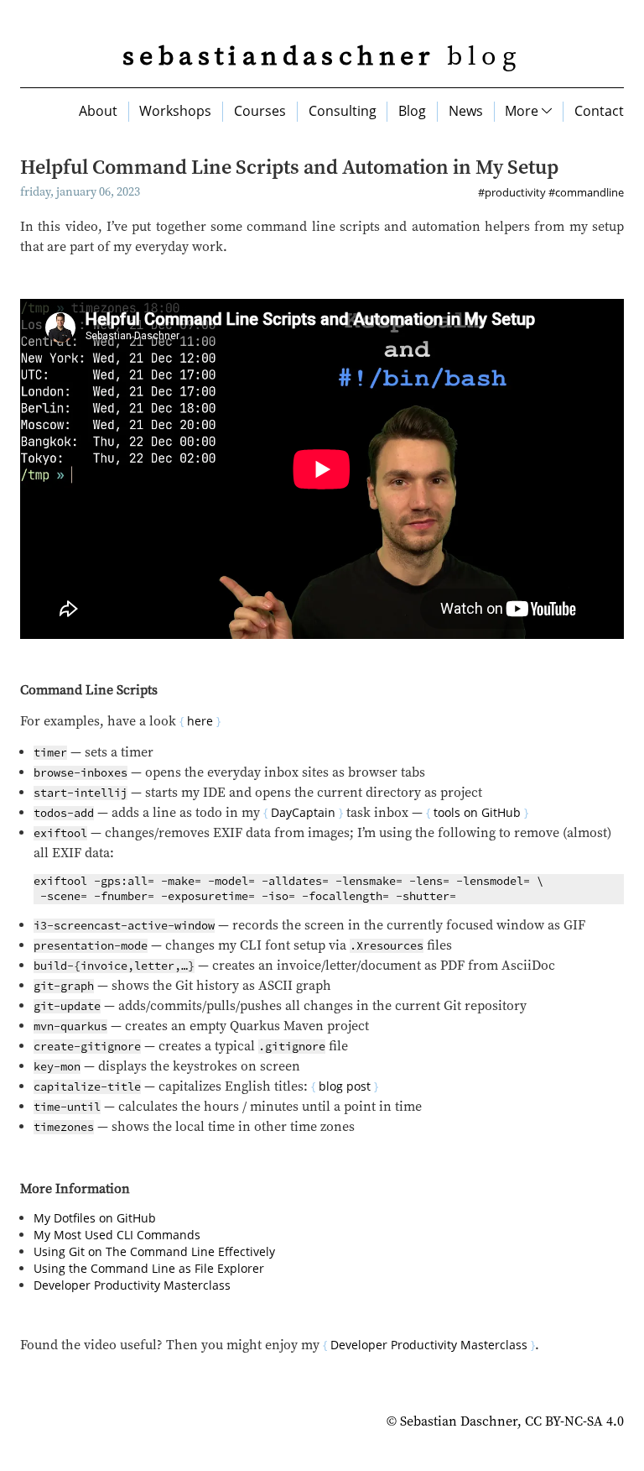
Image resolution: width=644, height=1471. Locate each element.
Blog (412, 111)
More (523, 111)
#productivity (512, 192)
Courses (260, 111)
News (466, 111)
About (98, 111)
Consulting (343, 111)
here (200, 721)
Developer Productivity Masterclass (132, 1285)
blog (322, 57)
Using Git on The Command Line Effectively (154, 1251)
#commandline (586, 192)
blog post (345, 1086)
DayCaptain (303, 812)
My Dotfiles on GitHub (95, 1218)
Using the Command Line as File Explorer (149, 1268)
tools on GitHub (477, 812)
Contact (599, 111)
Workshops (175, 111)
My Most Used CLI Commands (117, 1235)
